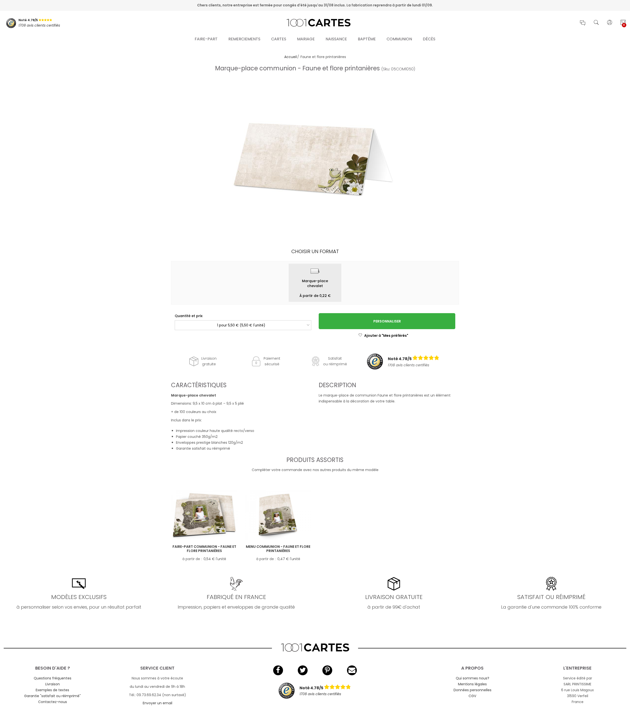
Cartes (278, 39)
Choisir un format (315, 251)
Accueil (290, 56)
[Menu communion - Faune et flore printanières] (278, 515)
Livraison (52, 684)
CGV (472, 695)
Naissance (336, 39)
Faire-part (206, 39)
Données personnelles (472, 690)
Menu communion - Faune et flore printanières (278, 548)
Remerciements (244, 39)
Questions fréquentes (52, 678)
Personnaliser (387, 321)
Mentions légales (472, 684)
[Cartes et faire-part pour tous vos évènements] (315, 23)
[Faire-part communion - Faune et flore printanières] (204, 515)
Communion (399, 39)
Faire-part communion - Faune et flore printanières (204, 548)
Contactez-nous (52, 701)
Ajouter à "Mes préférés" (386, 335)
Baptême (367, 39)
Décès (429, 39)
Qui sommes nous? (472, 678)
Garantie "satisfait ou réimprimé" (52, 695)
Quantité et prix (189, 315)
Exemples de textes (52, 690)
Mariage (306, 39)
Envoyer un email (157, 703)
